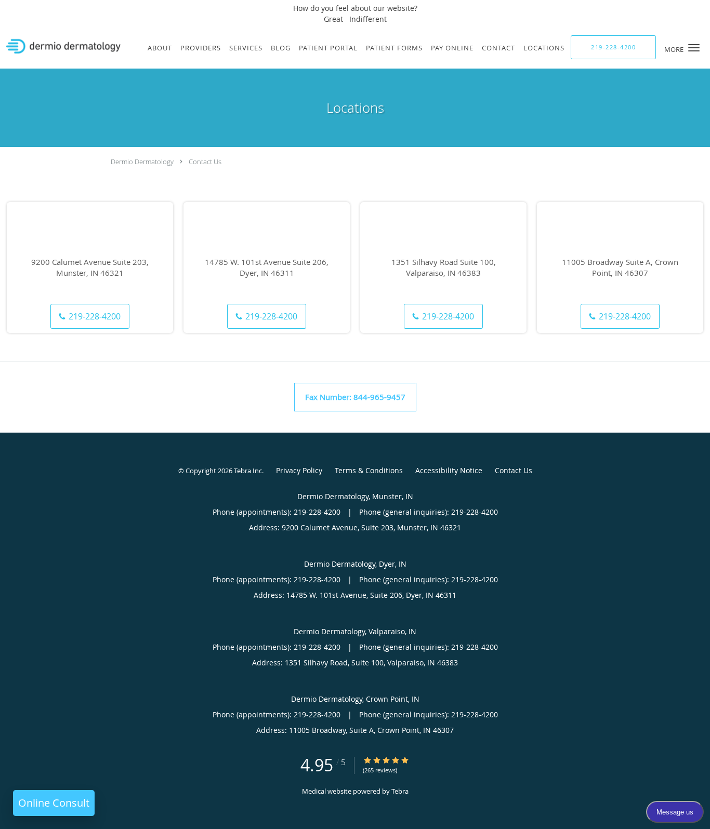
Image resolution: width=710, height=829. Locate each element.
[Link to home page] (61, 46)
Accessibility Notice (448, 470)
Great (333, 19)
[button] (694, 47)
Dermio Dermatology (142, 161)
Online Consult (53, 803)
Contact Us (205, 161)
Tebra (400, 791)
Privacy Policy (299, 470)
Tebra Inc (248, 470)
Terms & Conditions (369, 470)
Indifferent (368, 19)
